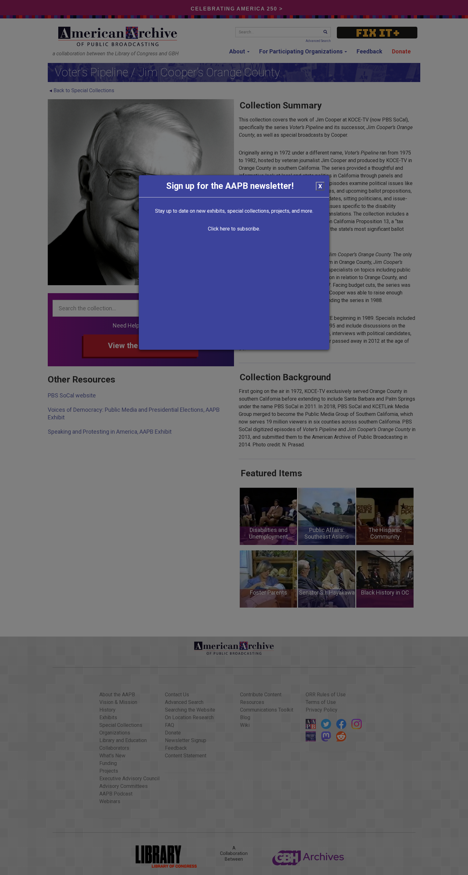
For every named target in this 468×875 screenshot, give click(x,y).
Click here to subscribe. (234, 229)
